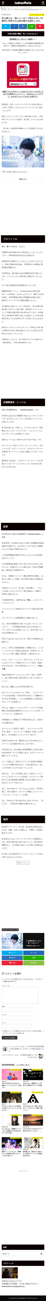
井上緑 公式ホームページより (16, 171)
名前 (3, 1006)
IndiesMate (23, 3)
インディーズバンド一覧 (11, 929)
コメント (6, 986)
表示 (24, 179)
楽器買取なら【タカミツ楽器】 (21, 39)
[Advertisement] (23, 207)
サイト (4, 1023)
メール (4, 1014)
